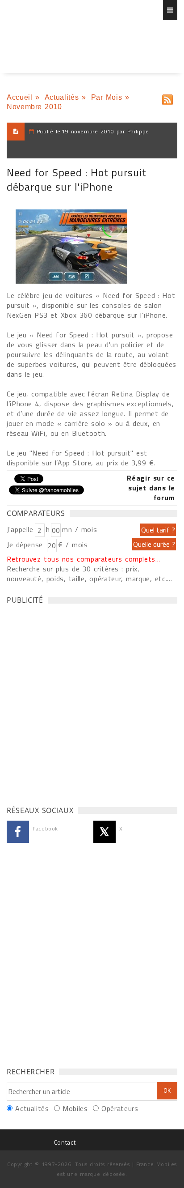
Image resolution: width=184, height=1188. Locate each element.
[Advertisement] (92, 702)
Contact (64, 1142)
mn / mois (79, 529)
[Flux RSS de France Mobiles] (167, 97)
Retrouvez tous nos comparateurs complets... (83, 559)
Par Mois (106, 97)
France (59, 33)
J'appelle (20, 529)
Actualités (62, 97)
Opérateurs (119, 1108)
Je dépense (26, 544)
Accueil (19, 97)
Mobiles (75, 1108)
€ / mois (73, 544)
